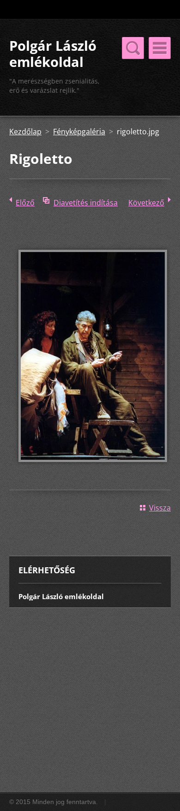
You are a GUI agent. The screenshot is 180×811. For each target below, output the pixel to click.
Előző (25, 203)
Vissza (160, 508)
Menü (160, 48)
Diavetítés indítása (86, 203)
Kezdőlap (25, 131)
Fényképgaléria (79, 131)
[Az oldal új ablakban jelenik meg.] (92, 468)
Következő (146, 203)
